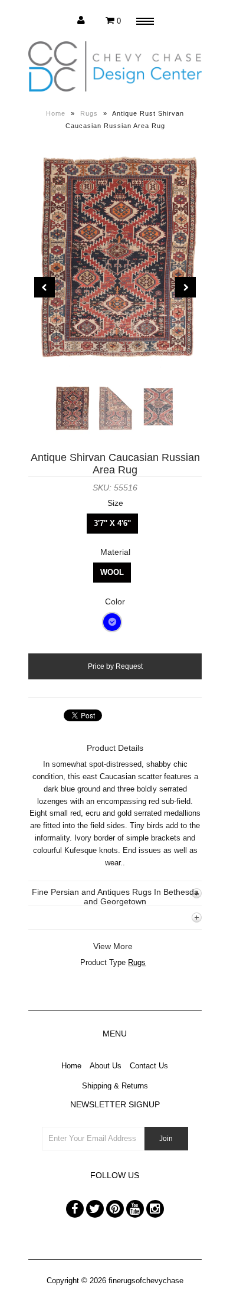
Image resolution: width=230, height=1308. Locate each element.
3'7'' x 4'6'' (112, 523)
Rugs (89, 113)
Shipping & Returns (115, 1085)
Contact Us (149, 1065)
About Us (105, 1065)
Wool (112, 572)
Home (55, 113)
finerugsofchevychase (146, 1280)
